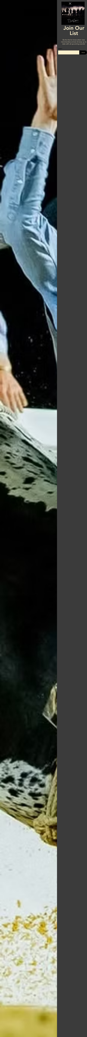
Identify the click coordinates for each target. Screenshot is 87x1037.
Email (60, 48)
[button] (70, 3)
